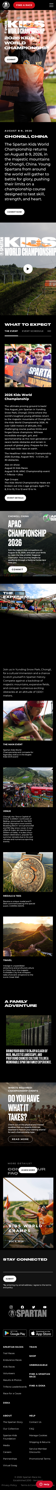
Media (6, 1445)
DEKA (6, 1403)
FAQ (31, 1428)
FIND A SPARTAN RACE (39, 1375)
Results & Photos (12, 1380)
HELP (32, 1415)
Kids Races (9, 1366)
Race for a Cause (12, 1393)
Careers (7, 1452)
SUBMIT (10, 1279)
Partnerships (10, 1458)
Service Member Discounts (38, 1450)
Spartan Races (13, 1347)
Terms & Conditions (31, 1485)
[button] (28, 1067)
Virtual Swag (10, 1465)
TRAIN (33, 1347)
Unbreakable (38, 1365)
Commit (11, 59)
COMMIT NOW (14, 212)
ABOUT (7, 1415)
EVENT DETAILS (15, 498)
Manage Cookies (38, 1435)
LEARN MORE (28, 1170)
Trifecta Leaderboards (15, 1386)
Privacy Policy (9, 1485)
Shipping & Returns (39, 1442)
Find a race (24, 5)
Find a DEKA (37, 1385)
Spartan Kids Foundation (10, 1437)
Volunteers (9, 1373)
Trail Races (9, 1353)
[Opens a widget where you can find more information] (44, 1484)
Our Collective (11, 1428)
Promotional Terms (39, 1458)
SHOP (32, 1356)
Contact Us (35, 1422)
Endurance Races (12, 1360)
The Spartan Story (13, 1422)
